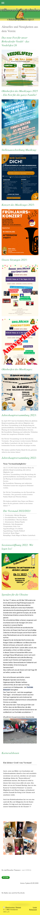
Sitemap (18, 907)
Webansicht (33, 909)
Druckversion (10, 907)
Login (35, 907)
